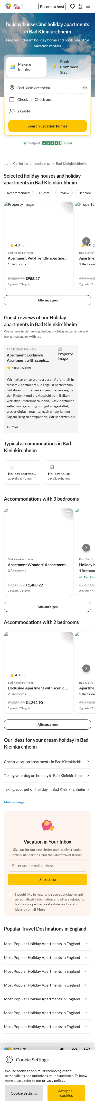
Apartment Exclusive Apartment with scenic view (26, 360)
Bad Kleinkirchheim (71, 164)
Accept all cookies (66, 1093)
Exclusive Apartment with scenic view (41, 688)
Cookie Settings (24, 1093)
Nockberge (42, 164)
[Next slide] (86, 241)
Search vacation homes (47, 126)
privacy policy (52, 1080)
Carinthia (20, 164)
